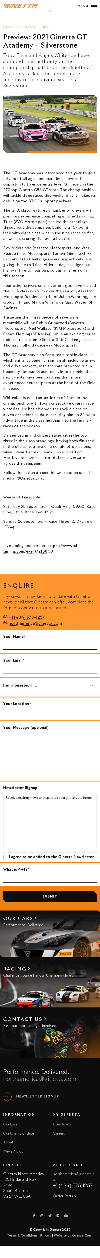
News (41, 19)
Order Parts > (65, 1196)
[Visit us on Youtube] (66, 1215)
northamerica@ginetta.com (35, 623)
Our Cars (10, 1124)
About (8, 1142)
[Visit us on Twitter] (50, 1215)
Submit (50, 896)
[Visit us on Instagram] (42, 1215)
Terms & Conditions (22, 1235)
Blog (19, 1151)
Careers (59, 1133)
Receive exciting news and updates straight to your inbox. (49, 797)
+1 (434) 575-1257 (27, 618)
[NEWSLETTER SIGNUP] (7, 1097)
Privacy (45, 1235)
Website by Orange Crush (73, 1235)
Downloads (62, 1124)
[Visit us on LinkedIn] (58, 1215)
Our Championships (18, 1133)
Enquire (56, 19)
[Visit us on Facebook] (33, 1215)
